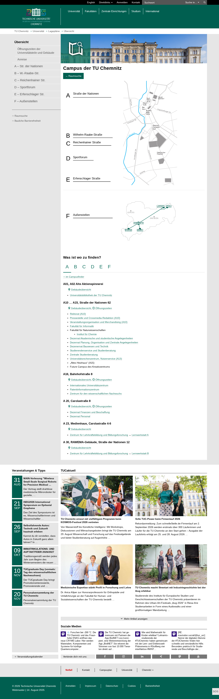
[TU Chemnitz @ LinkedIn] (142, 656)
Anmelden (122, 2)
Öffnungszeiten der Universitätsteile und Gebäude (35, 50)
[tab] (67, 267)
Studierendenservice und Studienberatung (93, 350)
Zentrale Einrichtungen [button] (113, 11)
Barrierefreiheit (152, 686)
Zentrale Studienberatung (84, 354)
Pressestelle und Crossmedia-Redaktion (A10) (95, 318)
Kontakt (136, 2)
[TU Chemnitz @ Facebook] (105, 656)
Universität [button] (74, 11)
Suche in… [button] (191, 2)
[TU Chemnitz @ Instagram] (123, 656)
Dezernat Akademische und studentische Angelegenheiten (101, 338)
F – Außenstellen (25, 101)
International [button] (152, 11)
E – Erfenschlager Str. (29, 94)
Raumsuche (21, 115)
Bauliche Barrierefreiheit (28, 120)
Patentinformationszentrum (84, 389)
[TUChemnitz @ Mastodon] (179, 656)
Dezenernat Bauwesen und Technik (89, 346)
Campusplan (106, 670)
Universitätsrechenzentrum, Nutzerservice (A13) (96, 358)
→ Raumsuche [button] (73, 76)
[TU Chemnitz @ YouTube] (198, 656)
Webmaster (18, 690)
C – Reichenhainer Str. (29, 80)
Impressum (90, 686)
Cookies (132, 686)
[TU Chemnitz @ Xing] (161, 656)
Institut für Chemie (87, 334)
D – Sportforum (24, 87)
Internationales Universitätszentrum (89, 385)
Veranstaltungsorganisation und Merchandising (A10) (98, 322)
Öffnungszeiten (103, 308)
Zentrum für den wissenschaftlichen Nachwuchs (96, 393)
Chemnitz (146, 670)
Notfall (69, 670)
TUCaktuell (68, 470)
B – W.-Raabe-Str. (26, 73)
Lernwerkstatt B (140, 453)
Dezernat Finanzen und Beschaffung (90, 412)
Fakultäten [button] (90, 11)
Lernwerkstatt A (140, 435)
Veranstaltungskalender (30, 656)
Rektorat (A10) (78, 313)
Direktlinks (105, 2)
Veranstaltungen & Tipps (28, 470)
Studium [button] (136, 11)
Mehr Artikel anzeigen (135, 618)
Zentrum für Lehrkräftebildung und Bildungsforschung (99, 435)
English (91, 2)
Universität (127, 670)
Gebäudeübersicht (80, 289)
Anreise (22, 59)
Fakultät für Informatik (82, 326)
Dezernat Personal (80, 416)
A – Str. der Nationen (28, 66)
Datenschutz (112, 686)
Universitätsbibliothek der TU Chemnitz (91, 295)
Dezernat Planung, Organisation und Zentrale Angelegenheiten (104, 342)
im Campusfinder (75, 276)
